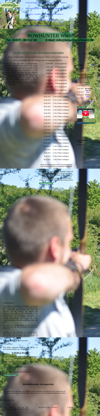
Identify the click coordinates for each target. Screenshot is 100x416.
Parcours (53, 3)
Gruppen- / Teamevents (35, 14)
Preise (45, 8)
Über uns (42, 3)
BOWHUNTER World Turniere (38, 26)
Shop (63, 3)
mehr (87, 70)
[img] (10, 14)
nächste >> (91, 101)
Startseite (30, 3)
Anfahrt (57, 26)
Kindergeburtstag (59, 8)
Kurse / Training (55, 14)
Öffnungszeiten (33, 8)
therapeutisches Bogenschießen (40, 20)
